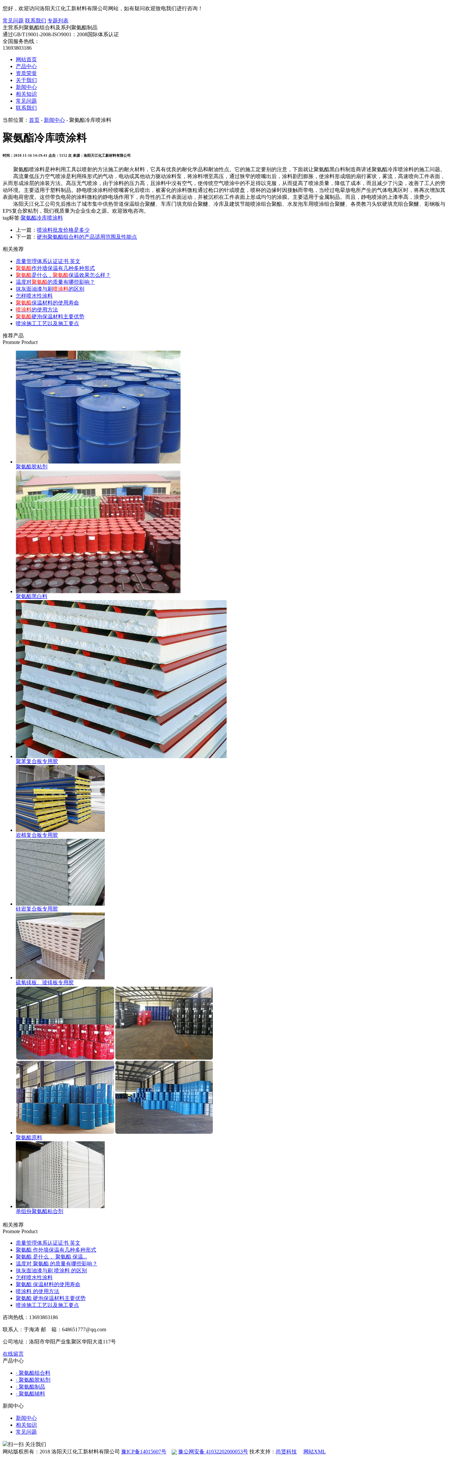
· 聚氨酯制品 (30, 1387)
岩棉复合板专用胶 (37, 835)
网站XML (314, 1451)
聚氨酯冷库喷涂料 (42, 218)
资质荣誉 (26, 73)
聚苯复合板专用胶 (37, 761)
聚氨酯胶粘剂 (31, 466)
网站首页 (26, 59)
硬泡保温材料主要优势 (50, 316)
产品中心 (26, 66)
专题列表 (58, 20)
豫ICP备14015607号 (143, 1451)
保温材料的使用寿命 (47, 302)
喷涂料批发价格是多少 (63, 230)
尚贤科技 (286, 1451)
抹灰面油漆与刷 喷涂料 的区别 (51, 1270)
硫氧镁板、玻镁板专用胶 (45, 982)
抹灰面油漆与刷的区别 (50, 289)
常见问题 (13, 20)
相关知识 (26, 94)
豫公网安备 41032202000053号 (213, 1451)
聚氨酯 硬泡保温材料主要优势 (51, 1298)
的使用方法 (37, 309)
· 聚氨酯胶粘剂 (33, 1380)
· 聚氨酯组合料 (33, 1373)
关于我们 (26, 80)
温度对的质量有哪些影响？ (55, 282)
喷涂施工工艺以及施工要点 (47, 323)
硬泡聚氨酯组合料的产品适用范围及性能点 (87, 237)
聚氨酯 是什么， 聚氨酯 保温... (51, 1256)
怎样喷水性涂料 (34, 296)
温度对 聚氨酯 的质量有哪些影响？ (57, 1263)
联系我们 (35, 20)
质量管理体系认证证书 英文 (48, 261)
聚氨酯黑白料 (31, 596)
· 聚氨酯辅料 (30, 1393)
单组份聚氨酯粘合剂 (39, 1211)
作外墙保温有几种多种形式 (55, 268)
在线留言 (13, 1354)
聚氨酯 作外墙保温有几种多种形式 (56, 1250)
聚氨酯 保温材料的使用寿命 (48, 1284)
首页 (34, 120)
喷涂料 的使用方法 (37, 1291)
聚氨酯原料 (29, 1137)
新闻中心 (26, 87)
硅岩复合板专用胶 (37, 909)
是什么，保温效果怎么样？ (63, 275)
